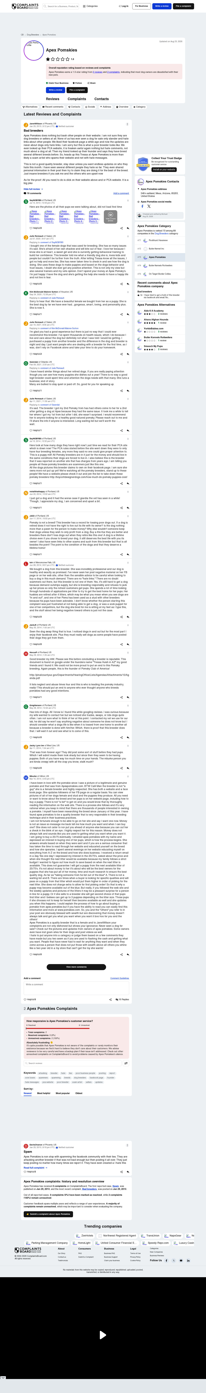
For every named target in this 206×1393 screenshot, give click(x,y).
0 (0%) (41, 1035)
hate (63, 1073)
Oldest (78, 1093)
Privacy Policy (135, 1257)
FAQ (80, 1253)
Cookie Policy (135, 1260)
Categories (92, 6)
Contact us (62, 1257)
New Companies (156, 1252)
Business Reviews (157, 1255)
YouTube (181, 1260)
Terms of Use (135, 1253)
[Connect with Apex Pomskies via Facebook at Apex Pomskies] (142, 206)
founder (110, 1078)
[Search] (60, 6)
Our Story (61, 1253)
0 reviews (97, 72)
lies (70, 1073)
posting (102, 1073)
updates (99, 1082)
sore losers (30, 1078)
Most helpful (43, 1093)
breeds (67, 1078)
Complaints (77, 99)
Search (45, 6)
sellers (89, 1082)
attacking (43, 1073)
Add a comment (121, 193)
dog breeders (80, 1078)
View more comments (76, 967)
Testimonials (63, 1260)
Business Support (110, 1257)
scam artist (77, 1082)
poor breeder (63, 1082)
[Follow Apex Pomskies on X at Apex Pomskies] (149, 206)
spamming (56, 1078)
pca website (48, 1082)
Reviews (52, 99)
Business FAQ (109, 1253)
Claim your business (112, 1260)
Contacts (101, 99)
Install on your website (164, 170)
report (112, 1073)
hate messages (32, 1082)
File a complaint (77, 90)
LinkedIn (188, 1260)
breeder (54, 1073)
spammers (43, 1078)
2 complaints (113, 72)
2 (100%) (44, 1038)
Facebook (166, 1260)
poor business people (85, 1073)
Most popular (63, 1093)
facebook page (96, 1078)
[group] (30, 107)
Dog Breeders (162, 234)
